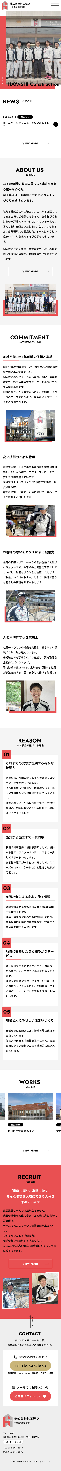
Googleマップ (11, 1441)
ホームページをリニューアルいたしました (26, 124)
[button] (2, 78)
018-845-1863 (30, 1366)
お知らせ (25, 116)
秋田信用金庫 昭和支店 (21, 1131)
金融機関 (15, 1124)
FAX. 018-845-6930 (13, 1452)
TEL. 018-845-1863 (13, 1447)
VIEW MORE (30, 143)
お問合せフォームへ (28, 1396)
